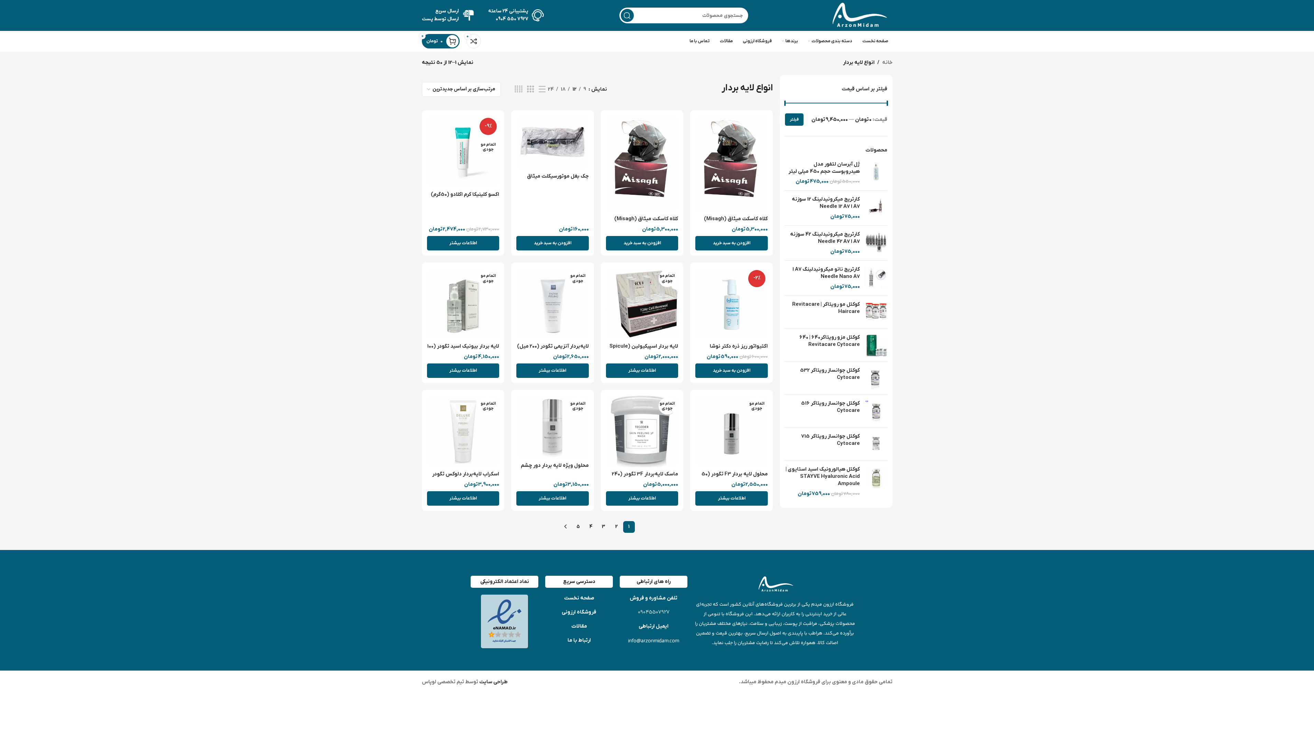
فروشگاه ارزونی (579, 612)
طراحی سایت (493, 681)
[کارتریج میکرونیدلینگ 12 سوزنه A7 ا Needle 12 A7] (876, 208)
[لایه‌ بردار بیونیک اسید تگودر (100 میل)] (463, 304)
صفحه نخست (579, 598)
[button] (731, 243)
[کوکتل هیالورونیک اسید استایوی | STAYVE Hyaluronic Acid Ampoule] (876, 481)
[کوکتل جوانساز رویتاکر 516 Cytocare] (876, 411)
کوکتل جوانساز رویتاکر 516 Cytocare (830, 407)
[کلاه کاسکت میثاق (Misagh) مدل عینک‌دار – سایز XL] (642, 163)
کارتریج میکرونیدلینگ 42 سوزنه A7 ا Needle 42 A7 (825, 238)
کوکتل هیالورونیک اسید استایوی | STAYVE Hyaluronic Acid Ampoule (823, 476)
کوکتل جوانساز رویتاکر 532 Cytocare (830, 374)
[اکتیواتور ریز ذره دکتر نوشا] (731, 304)
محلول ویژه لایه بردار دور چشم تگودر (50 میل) (555, 469)
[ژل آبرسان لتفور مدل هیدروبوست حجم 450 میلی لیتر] (876, 173)
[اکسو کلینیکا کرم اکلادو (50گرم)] (463, 151)
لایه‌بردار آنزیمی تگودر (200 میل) (553, 346)
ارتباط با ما (579, 640)
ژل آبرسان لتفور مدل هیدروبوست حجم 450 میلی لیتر (824, 168)
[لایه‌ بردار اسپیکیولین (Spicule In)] (642, 304)
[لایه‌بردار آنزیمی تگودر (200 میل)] (552, 304)
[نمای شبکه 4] (519, 89)
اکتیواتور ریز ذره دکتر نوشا (739, 346)
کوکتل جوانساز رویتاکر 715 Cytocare (830, 440)
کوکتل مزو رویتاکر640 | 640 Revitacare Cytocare (829, 341)
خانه (887, 62)
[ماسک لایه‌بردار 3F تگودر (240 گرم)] (642, 431)
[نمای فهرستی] (542, 89)
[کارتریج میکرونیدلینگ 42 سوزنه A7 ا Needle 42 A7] (876, 243)
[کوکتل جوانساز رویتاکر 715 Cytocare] (876, 444)
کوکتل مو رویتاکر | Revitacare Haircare (826, 308)
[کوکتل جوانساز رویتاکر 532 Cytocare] (876, 378)
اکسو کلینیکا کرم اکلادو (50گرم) (465, 194)
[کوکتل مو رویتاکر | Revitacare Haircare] (876, 312)
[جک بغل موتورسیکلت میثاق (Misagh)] (552, 142)
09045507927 (654, 612)
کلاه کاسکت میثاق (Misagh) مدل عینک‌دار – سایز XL (646, 222)
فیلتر (794, 119)
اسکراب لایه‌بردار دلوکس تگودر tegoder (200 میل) (465, 478)
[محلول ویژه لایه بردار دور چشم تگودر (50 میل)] (552, 427)
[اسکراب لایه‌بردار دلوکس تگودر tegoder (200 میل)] (463, 431)
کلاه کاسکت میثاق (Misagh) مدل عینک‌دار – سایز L (736, 222)
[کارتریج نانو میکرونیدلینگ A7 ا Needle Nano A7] (876, 278)
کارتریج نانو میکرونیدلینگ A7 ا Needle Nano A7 (826, 273)
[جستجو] (627, 15)
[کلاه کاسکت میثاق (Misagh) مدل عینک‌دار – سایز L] (731, 163)
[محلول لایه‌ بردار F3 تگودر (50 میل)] (731, 431)
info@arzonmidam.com (653, 640)
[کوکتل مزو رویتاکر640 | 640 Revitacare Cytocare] (876, 345)
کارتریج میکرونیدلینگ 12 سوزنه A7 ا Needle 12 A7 (826, 203)
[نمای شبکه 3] (530, 89)
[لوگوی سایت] (858, 15)
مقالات (579, 626)
